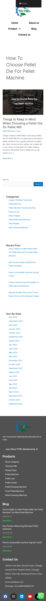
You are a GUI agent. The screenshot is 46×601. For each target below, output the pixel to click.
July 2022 (13, 376)
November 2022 (15, 360)
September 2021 (15, 404)
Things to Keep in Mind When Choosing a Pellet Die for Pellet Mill (22, 123)
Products (9, 456)
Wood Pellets (14, 224)
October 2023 (14, 333)
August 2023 (14, 341)
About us (34, 22)
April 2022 (13, 388)
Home (14, 22)
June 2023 (13, 349)
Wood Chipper (14, 216)
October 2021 (14, 400)
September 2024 (16, 321)
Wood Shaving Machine (18, 227)
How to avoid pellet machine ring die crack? (22, 542)
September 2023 (16, 337)
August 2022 (14, 372)
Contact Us (10, 559)
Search (6, 180)
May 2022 (13, 384)
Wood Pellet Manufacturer (19, 220)
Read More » (8, 158)
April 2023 (13, 356)
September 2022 (16, 368)
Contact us (24, 34)
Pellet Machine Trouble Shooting (22, 208)
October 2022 (14, 364)
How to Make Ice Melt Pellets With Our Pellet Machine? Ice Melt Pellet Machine (23, 252)
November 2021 (15, 396)
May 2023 (13, 352)
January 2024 (14, 329)
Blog (33, 28)
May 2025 (13, 317)
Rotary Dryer (14, 212)
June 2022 (13, 380)
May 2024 (13, 325)
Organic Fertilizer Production (20, 200)
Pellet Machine (9, 131)
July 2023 (13, 345)
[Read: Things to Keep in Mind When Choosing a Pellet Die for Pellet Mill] (23, 102)
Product (12, 28)
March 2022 (14, 392)
